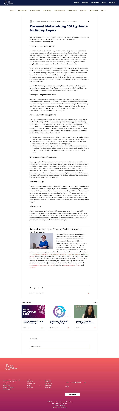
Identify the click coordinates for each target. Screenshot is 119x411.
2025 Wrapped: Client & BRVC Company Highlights (33, 322)
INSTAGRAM (48, 382)
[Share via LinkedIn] (38, 288)
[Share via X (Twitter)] (34, 288)
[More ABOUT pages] (79, 2)
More (102, 10)
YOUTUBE (48, 387)
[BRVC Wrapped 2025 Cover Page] (33, 311)
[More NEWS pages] (106, 2)
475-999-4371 (6, 385)
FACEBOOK (48, 383)
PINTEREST (48, 385)
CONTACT (30, 387)
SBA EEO (64, 407)
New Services (94, 10)
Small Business (72, 10)
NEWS (29, 385)
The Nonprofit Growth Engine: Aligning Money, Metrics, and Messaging (59, 322)
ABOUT (29, 380)
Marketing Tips (22, 10)
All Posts (12, 10)
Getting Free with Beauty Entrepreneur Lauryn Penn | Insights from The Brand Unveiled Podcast (85, 322)
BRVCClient (83, 10)
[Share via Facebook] (30, 288)
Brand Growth (47, 10)
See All (96, 302)
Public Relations (35, 10)
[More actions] (88, 21)
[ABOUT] (40, 380)
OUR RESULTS (31, 384)
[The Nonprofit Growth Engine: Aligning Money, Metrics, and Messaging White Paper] (59, 311)
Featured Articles (59, 10)
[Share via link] (42, 288)
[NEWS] (40, 386)
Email (67, 386)
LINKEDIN (48, 380)
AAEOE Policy (56, 407)
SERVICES (30, 382)
